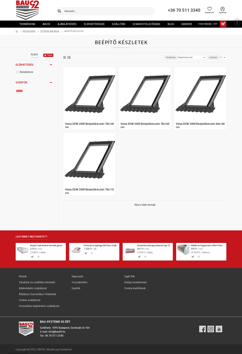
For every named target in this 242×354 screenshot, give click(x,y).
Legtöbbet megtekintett (32, 236)
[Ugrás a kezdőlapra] (17, 31)
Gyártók (21, 82)
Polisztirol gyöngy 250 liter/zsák (100, 245)
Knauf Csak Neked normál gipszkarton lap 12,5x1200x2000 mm (47, 245)
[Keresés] (59, 11)
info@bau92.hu (56, 331)
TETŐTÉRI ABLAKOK (49, 31)
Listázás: (213, 57)
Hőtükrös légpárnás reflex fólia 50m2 (208, 245)
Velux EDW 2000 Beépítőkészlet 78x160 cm (145, 125)
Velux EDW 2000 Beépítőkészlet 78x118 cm (89, 191)
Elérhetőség (24, 64)
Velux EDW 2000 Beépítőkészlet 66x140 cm (200, 125)
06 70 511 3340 (54, 335)
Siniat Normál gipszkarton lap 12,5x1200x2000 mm (154, 245)
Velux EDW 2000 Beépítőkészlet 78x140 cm (89, 125)
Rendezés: (171, 57)
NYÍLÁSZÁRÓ (29, 31)
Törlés (49, 55)
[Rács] (64, 57)
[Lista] (68, 57)
